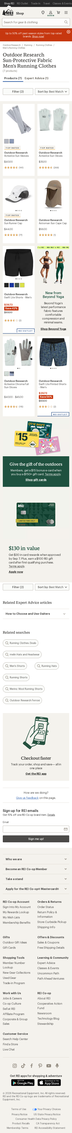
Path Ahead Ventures (50, 978)
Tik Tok (23, 1066)
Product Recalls (21, 1123)
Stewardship (45, 1023)
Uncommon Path (48, 973)
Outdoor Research (12, 45)
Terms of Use (18, 1109)
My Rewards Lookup (16, 912)
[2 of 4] (18, 211)
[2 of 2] (19, 368)
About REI (44, 998)
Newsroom (44, 1013)
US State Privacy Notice (47, 1114)
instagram (15, 1066)
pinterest (40, 1066)
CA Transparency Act (48, 1123)
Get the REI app (36, 773)
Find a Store (10, 1044)
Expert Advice (46, 962)
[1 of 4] (16, 211)
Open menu (66, 12)
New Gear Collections (16, 972)
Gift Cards (9, 947)
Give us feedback (27, 797)
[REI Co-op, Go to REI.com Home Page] (7, 12)
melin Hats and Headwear (24, 654)
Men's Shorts (17, 665)
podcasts (57, 1066)
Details (51, 814)
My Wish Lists (11, 917)
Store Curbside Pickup (51, 921)
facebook (32, 1066)
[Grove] (17, 285)
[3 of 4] (19, 211)
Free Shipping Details (50, 947)
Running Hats (49, 665)
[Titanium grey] (6, 141)
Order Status (45, 907)
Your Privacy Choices (49, 1109)
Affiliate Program (13, 1014)
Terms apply (52, 474)
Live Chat (9, 1049)
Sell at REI (9, 1008)
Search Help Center (15, 1039)
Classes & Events (48, 968)
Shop (20, 13)
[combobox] (36, 22)
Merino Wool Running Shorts (26, 688)
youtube (49, 1066)
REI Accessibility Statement (50, 1127)
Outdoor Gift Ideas (15, 942)
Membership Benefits (16, 922)
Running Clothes (44, 45)
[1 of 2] (18, 368)
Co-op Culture (12, 1003)
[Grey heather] (11, 141)
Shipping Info (46, 927)
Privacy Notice (20, 1114)
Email (6, 822)
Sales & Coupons (48, 942)
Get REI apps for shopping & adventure (36, 1075)
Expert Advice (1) (36, 78)
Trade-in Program (14, 983)
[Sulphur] (22, 285)
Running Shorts (18, 677)
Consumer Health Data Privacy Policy (35, 1118)
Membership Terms (17, 1127)
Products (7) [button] (13, 78)
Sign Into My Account (17, 907)
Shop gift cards (36, 479)
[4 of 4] (21, 211)
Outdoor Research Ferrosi (25, 700)
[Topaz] (11, 285)
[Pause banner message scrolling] (68, 32)
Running (28, 45)
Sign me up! (36, 838)
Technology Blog (48, 1018)
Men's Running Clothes (14, 48)
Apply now (16, 571)
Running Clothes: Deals (23, 642)
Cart (58, 12)
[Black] (6, 285)
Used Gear (9, 977)
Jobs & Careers (12, 998)
